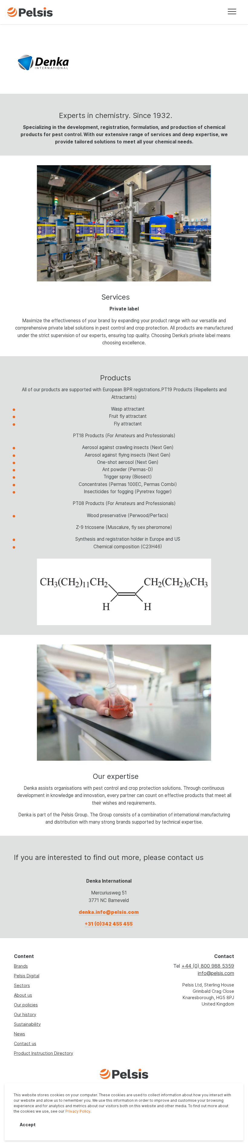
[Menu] (232, 12)
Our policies (26, 1004)
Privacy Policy (77, 1111)
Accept (28, 1124)
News (19, 1033)
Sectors (22, 985)
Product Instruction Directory (43, 1053)
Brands (21, 966)
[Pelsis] (30, 12)
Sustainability (27, 1024)
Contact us (25, 1043)
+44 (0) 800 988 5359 (207, 966)
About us (23, 995)
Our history (25, 1014)
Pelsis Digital (26, 975)
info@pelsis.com (216, 973)
